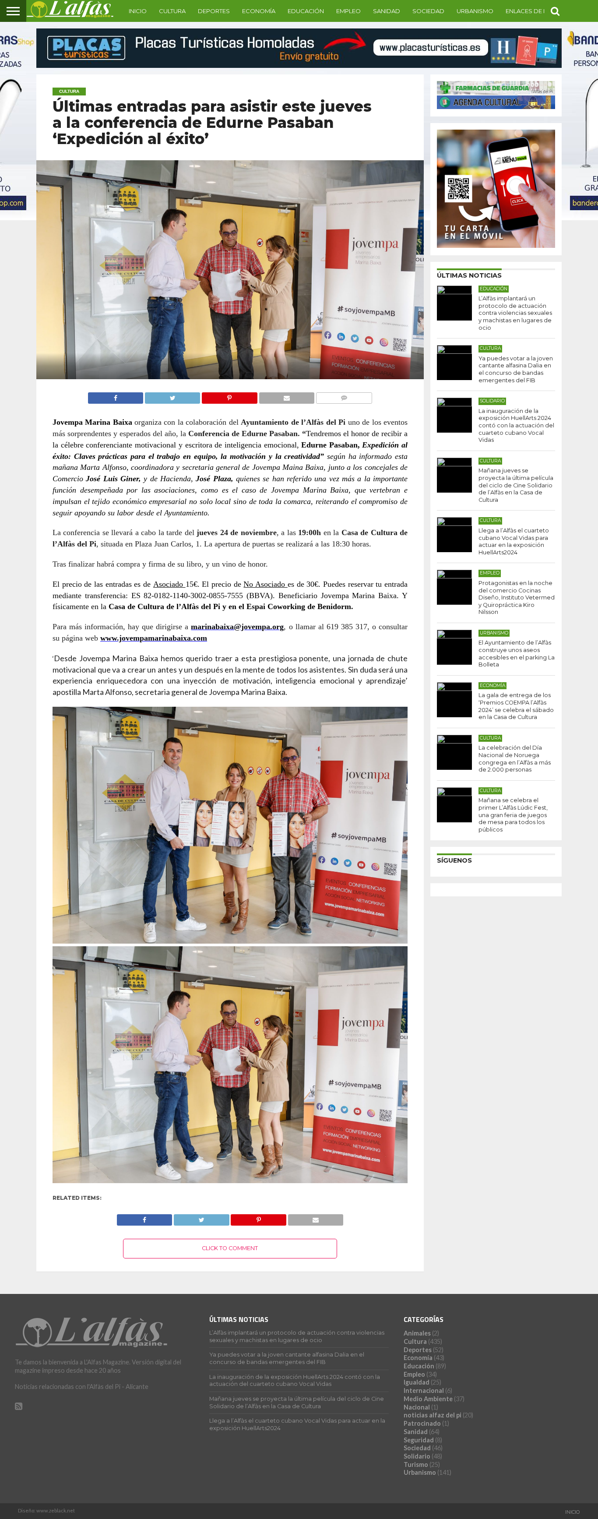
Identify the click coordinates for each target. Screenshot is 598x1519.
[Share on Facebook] (116, 395)
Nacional (417, 1407)
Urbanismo (475, 10)
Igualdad (416, 1382)
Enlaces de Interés (536, 10)
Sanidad (386, 10)
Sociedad (428, 10)
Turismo (416, 1464)
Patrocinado (422, 1423)
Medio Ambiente (428, 1399)
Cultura (172, 10)
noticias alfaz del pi (432, 1415)
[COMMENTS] (344, 395)
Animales (417, 1333)
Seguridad (419, 1440)
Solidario (417, 1456)
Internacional (424, 1390)
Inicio (138, 10)
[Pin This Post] (229, 395)
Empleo (348, 10)
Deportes (214, 10)
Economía (258, 10)
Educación (306, 10)
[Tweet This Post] (172, 395)
